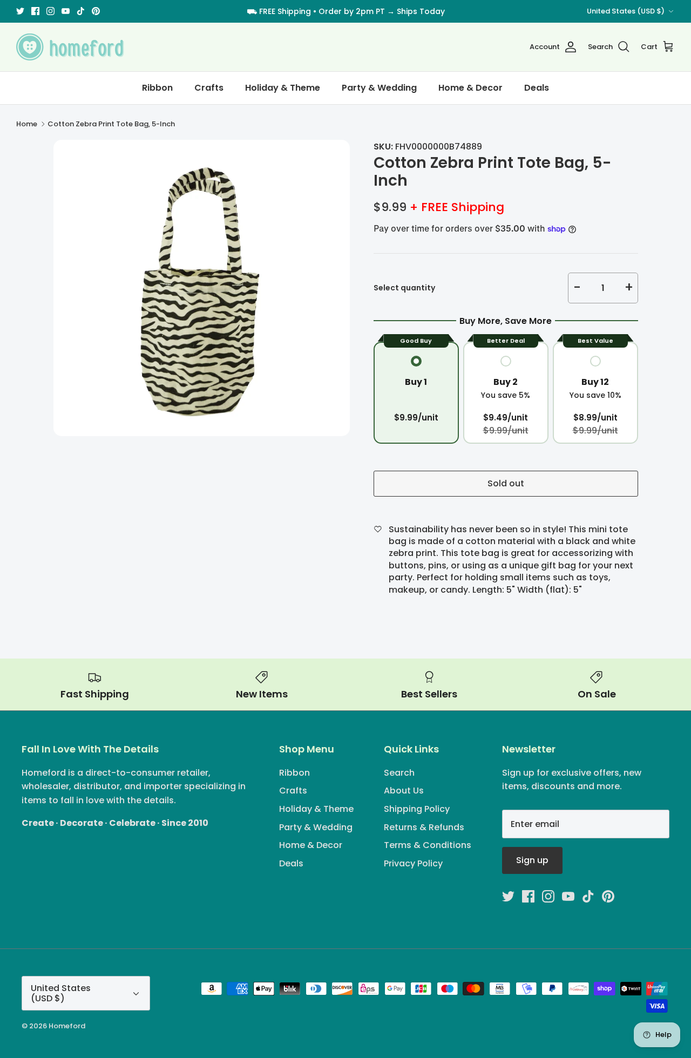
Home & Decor (470, 88)
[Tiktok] (81, 11)
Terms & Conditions (427, 845)
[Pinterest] (96, 11)
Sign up (532, 860)
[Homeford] (70, 46)
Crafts (208, 88)
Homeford (67, 1026)
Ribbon (157, 88)
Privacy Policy (413, 863)
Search (399, 773)
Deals (536, 88)
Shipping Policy (417, 809)
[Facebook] (35, 11)
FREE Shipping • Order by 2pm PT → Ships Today (352, 11)
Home (26, 124)
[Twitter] (20, 11)
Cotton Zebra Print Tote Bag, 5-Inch (111, 124)
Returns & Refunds (424, 827)
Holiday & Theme (282, 88)
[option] (201, 288)
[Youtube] (66, 11)
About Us (404, 790)
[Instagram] (50, 11)
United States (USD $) (626, 11)
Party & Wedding (379, 88)
